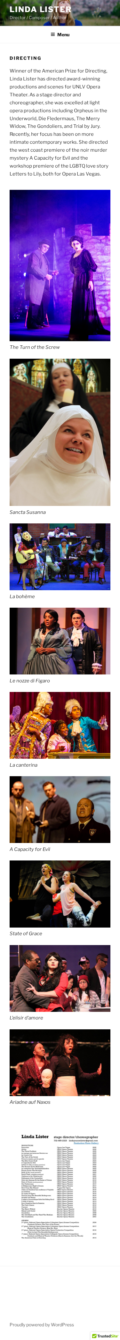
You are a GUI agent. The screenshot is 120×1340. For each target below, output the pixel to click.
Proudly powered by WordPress (42, 1324)
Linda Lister (41, 9)
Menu (63, 34)
